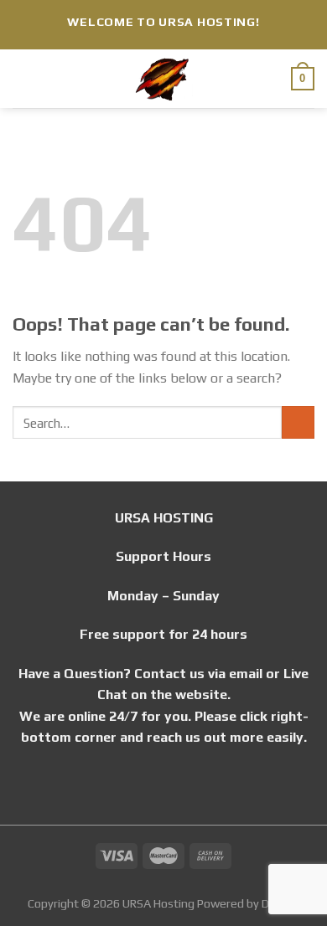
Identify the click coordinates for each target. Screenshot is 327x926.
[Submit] (298, 422)
